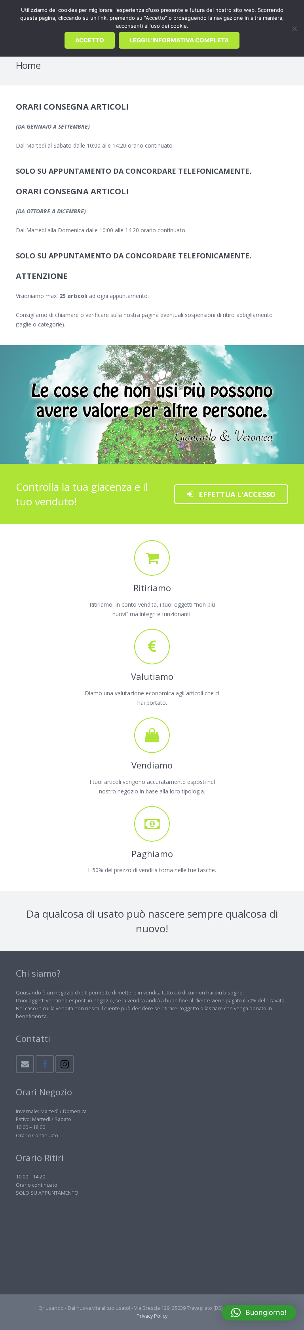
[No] (294, 28)
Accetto (89, 40)
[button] (259, 1313)
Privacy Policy (152, 1316)
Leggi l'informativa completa (179, 40)
